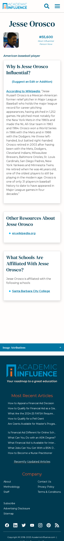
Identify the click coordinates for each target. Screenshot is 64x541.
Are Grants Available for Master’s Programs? (34, 423)
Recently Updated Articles (32, 461)
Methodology (12, 486)
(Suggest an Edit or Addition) (32, 81)
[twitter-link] (24, 525)
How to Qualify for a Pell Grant (26, 418)
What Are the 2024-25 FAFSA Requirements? (35, 413)
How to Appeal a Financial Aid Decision (31, 403)
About (7, 481)
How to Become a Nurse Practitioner (30, 453)
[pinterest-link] (49, 525)
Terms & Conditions (49, 491)
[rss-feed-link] (57, 525)
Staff (6, 491)
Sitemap (9, 513)
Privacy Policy (46, 486)
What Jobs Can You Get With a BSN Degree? (35, 447)
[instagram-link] (40, 525)
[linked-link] (15, 525)
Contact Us (44, 481)
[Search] (46, 6)
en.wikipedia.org (23, 233)
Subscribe (9, 503)
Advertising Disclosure (17, 508)
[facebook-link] (7, 525)
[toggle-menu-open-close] (57, 6)
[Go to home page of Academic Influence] (15, 6)
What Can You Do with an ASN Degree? (32, 437)
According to (23, 91)
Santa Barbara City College (31, 291)
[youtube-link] (32, 525)
